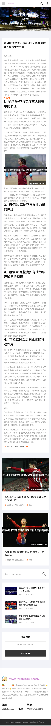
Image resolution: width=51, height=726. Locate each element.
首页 (25, 20)
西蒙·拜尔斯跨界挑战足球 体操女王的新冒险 (24, 554)
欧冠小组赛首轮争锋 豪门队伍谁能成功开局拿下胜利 (25, 498)
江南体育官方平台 (36, 722)
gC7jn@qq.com (8, 709)
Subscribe (25, 653)
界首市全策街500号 (35, 709)
